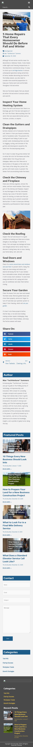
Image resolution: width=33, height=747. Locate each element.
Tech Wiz (5, 658)
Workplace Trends (8, 667)
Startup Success (8, 663)
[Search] (29, 7)
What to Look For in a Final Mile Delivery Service (14, 525)
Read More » (7, 469)
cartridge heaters (17, 70)
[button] (29, 2)
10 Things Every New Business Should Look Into (14, 459)
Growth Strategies (8, 671)
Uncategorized (8, 51)
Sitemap (19, 745)
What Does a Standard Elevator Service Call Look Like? (15, 558)
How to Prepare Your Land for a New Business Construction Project (16, 492)
